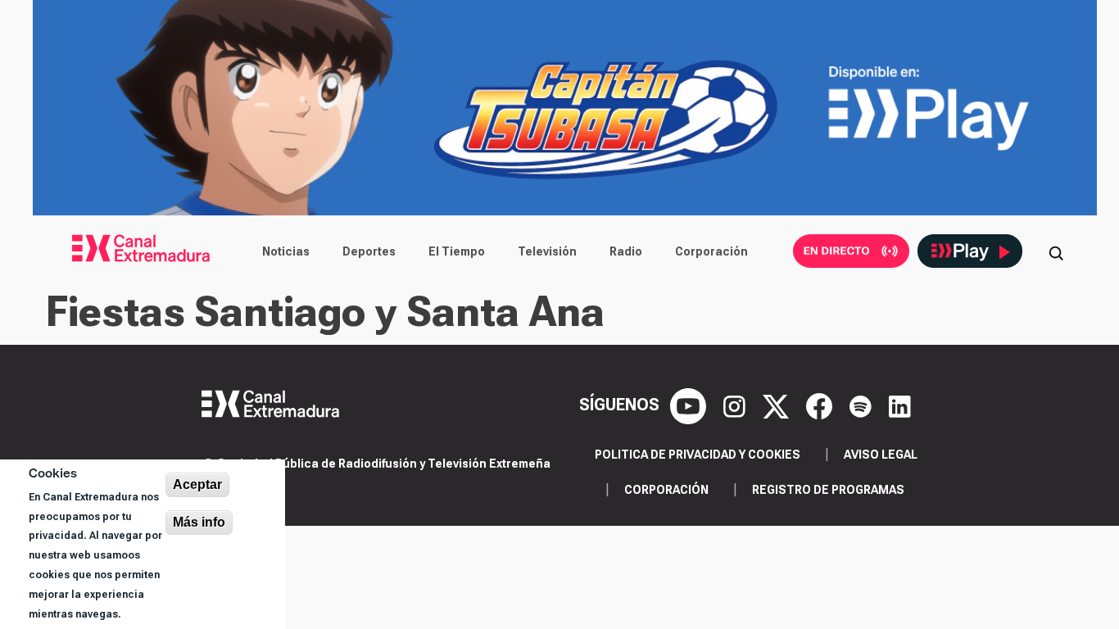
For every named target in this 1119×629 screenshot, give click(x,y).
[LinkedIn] (900, 404)
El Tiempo (456, 251)
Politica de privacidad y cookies (697, 454)
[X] (778, 404)
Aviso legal (880, 454)
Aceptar (197, 484)
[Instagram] (736, 404)
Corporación (711, 251)
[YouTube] (690, 404)
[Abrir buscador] (1056, 251)
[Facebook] (821, 404)
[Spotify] (862, 404)
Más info (199, 522)
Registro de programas (828, 489)
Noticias (286, 251)
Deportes (369, 251)
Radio (625, 251)
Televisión (547, 251)
